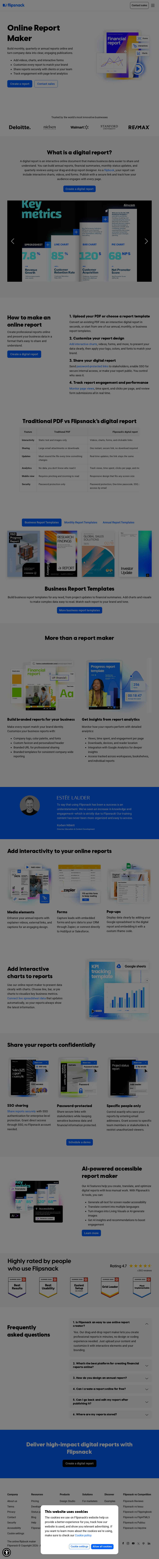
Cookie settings (79, 1546)
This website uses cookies (66, 1511)
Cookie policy (83, 1535)
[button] (6, 1552)
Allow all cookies (102, 1546)
